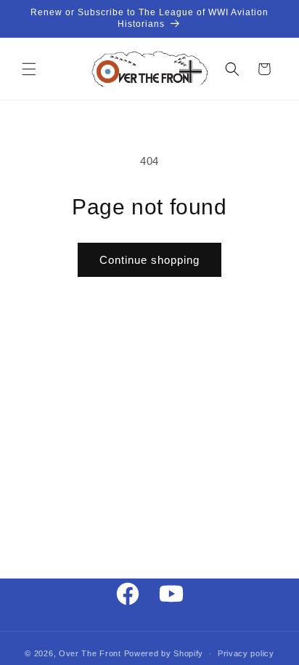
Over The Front (90, 653)
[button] (29, 69)
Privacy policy (246, 653)
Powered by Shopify (164, 653)
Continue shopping (149, 260)
